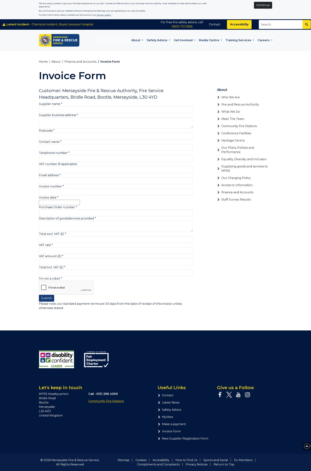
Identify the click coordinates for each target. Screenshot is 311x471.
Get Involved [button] (183, 40)
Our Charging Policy (236, 178)
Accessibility (239, 24)
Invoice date (48, 197)
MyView (167, 417)
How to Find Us (186, 460)
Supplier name (50, 104)
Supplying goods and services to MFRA (244, 168)
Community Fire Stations (239, 126)
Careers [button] (264, 40)
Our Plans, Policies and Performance (237, 150)
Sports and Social (215, 460)
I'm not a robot (50, 278)
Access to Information (237, 185)
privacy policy (104, 14)
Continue (263, 5)
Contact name (50, 141)
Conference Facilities (236, 133)
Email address (50, 175)
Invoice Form (171, 431)
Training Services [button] (239, 40)
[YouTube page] (238, 395)
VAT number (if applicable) (58, 164)
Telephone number (54, 153)
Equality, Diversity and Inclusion (244, 159)
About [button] (136, 40)
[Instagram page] (247, 395)
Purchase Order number (58, 207)
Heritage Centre (233, 140)
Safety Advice (171, 409)
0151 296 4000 (107, 394)
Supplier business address (58, 115)
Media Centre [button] (209, 40)
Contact (214, 24)
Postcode (47, 130)
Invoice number (51, 186)
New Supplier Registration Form (185, 438)
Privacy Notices (197, 464)
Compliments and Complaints (158, 464)
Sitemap (123, 460)
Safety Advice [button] (157, 40)
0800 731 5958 (182, 26)
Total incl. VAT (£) (52, 267)
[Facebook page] (220, 395)
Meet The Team (232, 119)
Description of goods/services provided (67, 218)
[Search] (307, 24)
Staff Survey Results (236, 199)
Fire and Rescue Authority (240, 104)
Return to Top (224, 464)
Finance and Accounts (237, 192)
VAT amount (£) (51, 256)
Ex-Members (243, 460)
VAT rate (46, 245)
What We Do (230, 111)
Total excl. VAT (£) (52, 234)
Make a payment (174, 424)
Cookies (141, 460)
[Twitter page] (229, 395)
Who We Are (230, 97)
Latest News (170, 402)
